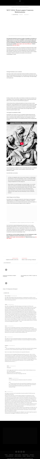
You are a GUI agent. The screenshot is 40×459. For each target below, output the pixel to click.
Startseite (13, 7)
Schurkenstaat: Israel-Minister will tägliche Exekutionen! (9, 276)
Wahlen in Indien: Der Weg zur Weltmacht (29, 259)
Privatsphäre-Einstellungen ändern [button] (28, 458)
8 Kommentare (26, 14)
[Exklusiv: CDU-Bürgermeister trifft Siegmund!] (11, 283)
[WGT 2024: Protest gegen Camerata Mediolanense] (20, 34)
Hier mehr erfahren (16, 45)
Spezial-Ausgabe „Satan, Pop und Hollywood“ (24, 43)
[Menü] (20, 1)
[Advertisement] (22, 63)
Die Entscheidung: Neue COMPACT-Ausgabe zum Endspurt (29, 276)
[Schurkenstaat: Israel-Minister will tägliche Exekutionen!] (11, 269)
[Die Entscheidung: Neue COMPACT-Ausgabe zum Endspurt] (29, 269)
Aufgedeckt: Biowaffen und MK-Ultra (12, 259)
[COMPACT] (20, 4)
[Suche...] (36, 1)
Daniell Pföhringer (15, 14)
